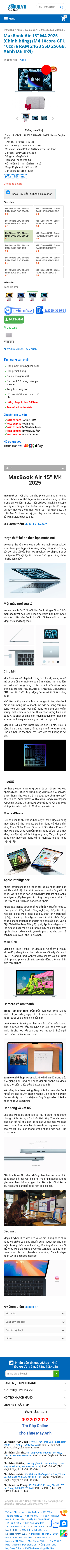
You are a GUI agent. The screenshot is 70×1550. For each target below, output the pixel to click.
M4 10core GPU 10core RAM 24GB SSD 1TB (17, 248)
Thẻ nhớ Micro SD (13, 1516)
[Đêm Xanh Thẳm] (20, 296)
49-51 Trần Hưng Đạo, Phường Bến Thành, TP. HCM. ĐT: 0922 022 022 (35, 1443)
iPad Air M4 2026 (51, 1516)
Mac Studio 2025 (36, 1541)
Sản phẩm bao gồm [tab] (15, 1321)
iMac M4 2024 (44, 1537)
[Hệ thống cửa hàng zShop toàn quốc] (64, 1533)
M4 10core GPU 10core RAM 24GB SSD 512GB (48, 236)
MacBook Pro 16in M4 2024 (18, 1537)
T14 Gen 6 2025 (13, 1523)
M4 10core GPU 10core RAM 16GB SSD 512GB (48, 211)
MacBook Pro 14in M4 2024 (44, 1534)
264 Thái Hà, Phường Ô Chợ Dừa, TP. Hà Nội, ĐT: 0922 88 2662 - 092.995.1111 (34, 1476)
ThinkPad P (39, 1526)
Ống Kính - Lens (48, 1544)
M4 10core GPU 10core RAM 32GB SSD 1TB (17, 273)
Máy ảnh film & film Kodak (42, 1519)
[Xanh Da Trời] (32, 296)
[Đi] (56, 1374)
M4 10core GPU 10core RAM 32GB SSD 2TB (48, 273)
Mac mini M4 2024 (14, 1541)
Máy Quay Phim (13, 1548)
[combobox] (51, 7)
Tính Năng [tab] (11, 1313)
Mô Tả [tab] (9, 468)
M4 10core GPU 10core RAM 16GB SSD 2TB (48, 223)
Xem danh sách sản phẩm (22, 349)
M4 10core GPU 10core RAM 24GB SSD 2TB (48, 248)
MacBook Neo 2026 (14, 1519)
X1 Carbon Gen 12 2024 (17, 1526)
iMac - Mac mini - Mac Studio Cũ (20, 1544)
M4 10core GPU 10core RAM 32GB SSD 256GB (17, 260)
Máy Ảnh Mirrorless (34, 1523)
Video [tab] (8, 1338)
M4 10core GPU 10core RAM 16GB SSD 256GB (17, 211)
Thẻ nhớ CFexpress (14, 1512)
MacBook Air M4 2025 (36, 524)
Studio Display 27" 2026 (40, 1512)
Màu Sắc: (9, 282)
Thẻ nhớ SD (32, 1516)
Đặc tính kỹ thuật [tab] (14, 1330)
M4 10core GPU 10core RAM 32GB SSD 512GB (48, 260)
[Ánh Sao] (9, 296)
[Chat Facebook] (64, 1523)
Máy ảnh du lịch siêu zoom (35, 1530)
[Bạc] (44, 296)
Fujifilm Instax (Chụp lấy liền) (39, 1548)
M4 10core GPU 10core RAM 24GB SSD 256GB (17, 236)
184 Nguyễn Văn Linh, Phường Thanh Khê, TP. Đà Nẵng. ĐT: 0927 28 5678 (34, 1465)
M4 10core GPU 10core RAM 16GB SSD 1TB (17, 223)
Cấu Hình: (9, 202)
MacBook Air (31, 1307)
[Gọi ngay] (64, 1513)
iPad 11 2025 (55, 1541)
